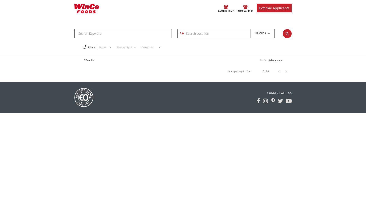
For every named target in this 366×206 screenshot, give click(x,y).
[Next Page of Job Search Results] (286, 71)
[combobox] (123, 33)
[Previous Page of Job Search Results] (279, 71)
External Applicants (274, 8)
